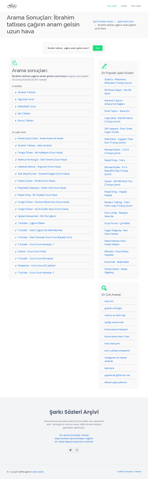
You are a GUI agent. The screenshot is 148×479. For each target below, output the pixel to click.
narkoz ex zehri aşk (115, 315)
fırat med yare (112, 343)
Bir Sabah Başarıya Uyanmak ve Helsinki (74, 441)
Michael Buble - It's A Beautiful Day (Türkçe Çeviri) (116, 171)
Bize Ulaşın (136, 5)
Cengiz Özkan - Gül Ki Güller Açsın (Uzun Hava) (43, 209)
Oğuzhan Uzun (26, 99)
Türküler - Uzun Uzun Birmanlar (35, 258)
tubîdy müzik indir (114, 322)
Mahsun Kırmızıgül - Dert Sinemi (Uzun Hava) (42, 159)
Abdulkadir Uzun (27, 106)
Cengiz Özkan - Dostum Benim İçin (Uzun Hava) (43, 202)
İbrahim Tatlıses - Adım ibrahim (35, 145)
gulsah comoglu (113, 308)
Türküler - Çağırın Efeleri (31, 223)
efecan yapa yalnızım (115, 382)
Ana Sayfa (112, 5)
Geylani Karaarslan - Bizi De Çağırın (37, 216)
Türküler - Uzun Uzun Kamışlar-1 (36, 244)
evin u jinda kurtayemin (117, 350)
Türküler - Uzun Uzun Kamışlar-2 (36, 272)
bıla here (109, 368)
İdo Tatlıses (24, 113)
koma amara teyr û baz (117, 336)
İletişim (138, 471)
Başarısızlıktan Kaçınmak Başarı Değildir (74, 438)
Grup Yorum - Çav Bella (117, 223)
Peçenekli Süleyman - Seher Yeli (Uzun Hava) (42, 187)
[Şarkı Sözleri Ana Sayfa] (12, 6)
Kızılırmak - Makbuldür (116, 262)
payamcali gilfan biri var (117, 375)
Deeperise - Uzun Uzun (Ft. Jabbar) (37, 265)
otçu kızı (108, 301)
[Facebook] (76, 450)
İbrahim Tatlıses (26, 92)
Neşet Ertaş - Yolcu (114, 160)
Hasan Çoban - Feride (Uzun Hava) (36, 180)
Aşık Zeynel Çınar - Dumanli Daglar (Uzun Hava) (44, 173)
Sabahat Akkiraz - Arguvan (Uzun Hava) (39, 166)
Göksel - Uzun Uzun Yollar (32, 251)
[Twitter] (70, 450)
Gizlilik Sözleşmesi (125, 471)
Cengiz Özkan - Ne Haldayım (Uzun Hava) (40, 152)
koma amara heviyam (116, 329)
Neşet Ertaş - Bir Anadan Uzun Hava (37, 194)
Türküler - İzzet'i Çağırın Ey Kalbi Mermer (40, 230)
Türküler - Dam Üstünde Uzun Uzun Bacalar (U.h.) (45, 237)
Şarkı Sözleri (38, 471)
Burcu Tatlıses (26, 120)
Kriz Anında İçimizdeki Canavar (74, 435)
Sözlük (124, 5)
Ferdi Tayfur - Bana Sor (117, 111)
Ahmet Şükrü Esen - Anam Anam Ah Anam (40, 138)
